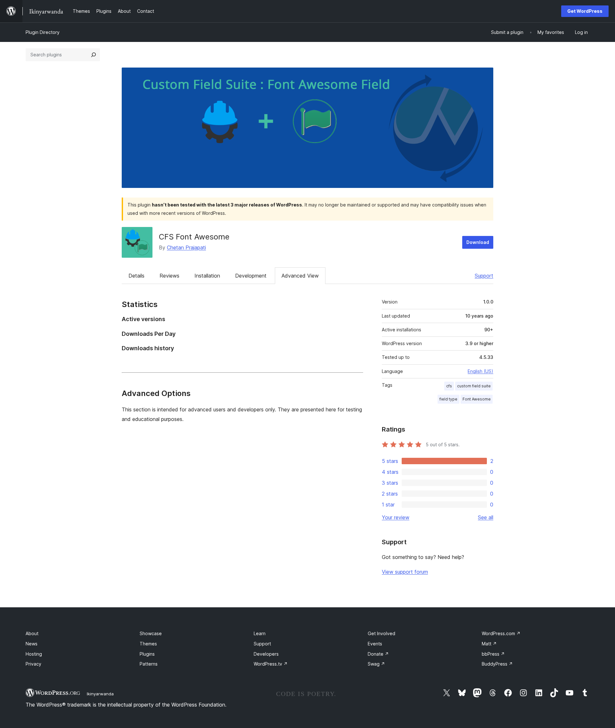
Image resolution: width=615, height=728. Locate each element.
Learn (260, 633)
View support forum (405, 572)
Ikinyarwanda (100, 693)
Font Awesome (477, 399)
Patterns (149, 664)
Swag (376, 664)
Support (484, 275)
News (31, 643)
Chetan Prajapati (186, 247)
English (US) (480, 371)
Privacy (33, 664)
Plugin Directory (43, 32)
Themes (148, 643)
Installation (207, 275)
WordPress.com (501, 633)
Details (136, 275)
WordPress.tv (271, 664)
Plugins (147, 654)
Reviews (169, 275)
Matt (489, 643)
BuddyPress (497, 664)
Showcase (151, 633)
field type (448, 399)
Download (477, 242)
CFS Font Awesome (194, 236)
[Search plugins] (93, 54)
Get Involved (381, 633)
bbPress (493, 654)
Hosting (34, 654)
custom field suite (474, 386)
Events (375, 643)
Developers (266, 654)
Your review (395, 517)
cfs (449, 386)
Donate (378, 654)
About (32, 633)
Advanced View (300, 275)
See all (485, 517)
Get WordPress (585, 11)
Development (250, 275)
